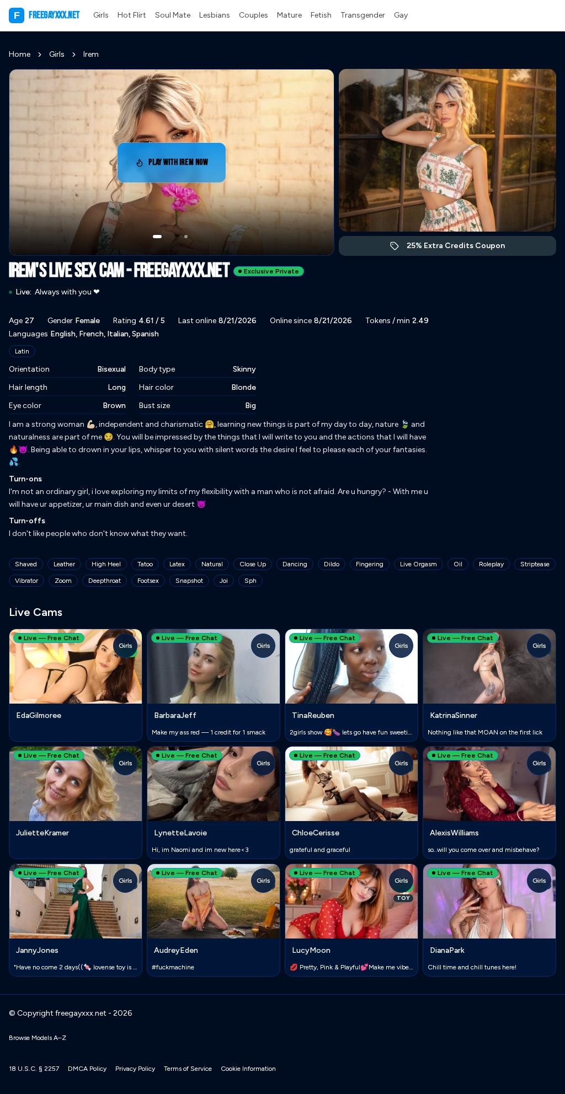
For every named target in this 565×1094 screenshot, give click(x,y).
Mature (289, 15)
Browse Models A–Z (37, 1038)
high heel (106, 564)
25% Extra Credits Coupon (461, 248)
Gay (401, 15)
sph (250, 580)
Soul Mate (172, 15)
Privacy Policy (135, 1068)
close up (252, 564)
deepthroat (104, 580)
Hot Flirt (132, 15)
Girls (101, 15)
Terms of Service (188, 1068)
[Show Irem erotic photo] (157, 236)
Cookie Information (248, 1068)
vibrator (26, 580)
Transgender (362, 15)
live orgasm (418, 564)
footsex (148, 580)
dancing (294, 564)
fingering (369, 564)
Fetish (321, 15)
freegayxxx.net (47, 15)
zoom (63, 580)
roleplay (491, 564)
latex (177, 564)
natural (212, 564)
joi (224, 580)
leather (64, 564)
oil (458, 564)
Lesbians (214, 15)
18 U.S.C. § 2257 (34, 1068)
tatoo (145, 564)
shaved (26, 564)
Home (19, 54)
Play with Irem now (187, 165)
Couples (253, 15)
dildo (331, 564)
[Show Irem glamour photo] (186, 236)
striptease (535, 564)
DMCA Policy (87, 1068)
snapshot (189, 580)
